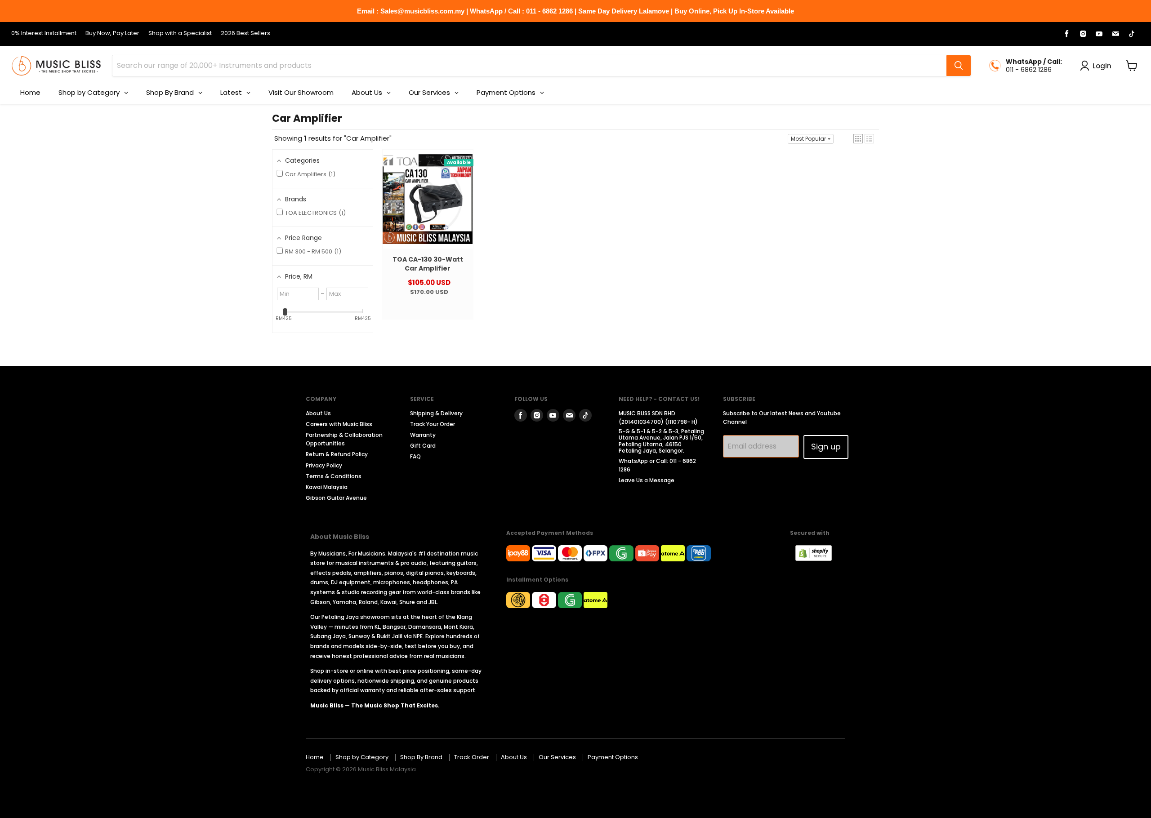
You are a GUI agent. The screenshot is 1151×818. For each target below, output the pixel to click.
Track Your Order (432, 424)
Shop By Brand (421, 757)
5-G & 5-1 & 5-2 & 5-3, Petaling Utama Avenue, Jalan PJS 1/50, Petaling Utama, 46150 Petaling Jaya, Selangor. (661, 440)
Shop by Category (361, 757)
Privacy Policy (324, 465)
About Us (318, 413)
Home (315, 757)
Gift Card (423, 445)
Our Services (557, 757)
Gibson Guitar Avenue (336, 498)
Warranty (423, 435)
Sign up (826, 446)
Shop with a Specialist (180, 33)
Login (1102, 66)
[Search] (958, 65)
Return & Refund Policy (337, 454)
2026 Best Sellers (245, 33)
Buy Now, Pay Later (112, 33)
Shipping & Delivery (436, 413)
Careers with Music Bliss (339, 424)
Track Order (471, 757)
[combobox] (529, 65)
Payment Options (613, 757)
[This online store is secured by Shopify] (818, 558)
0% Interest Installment (43, 33)
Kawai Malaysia (327, 487)
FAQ (415, 456)
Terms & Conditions (333, 476)
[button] (858, 138)
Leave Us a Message (646, 480)
